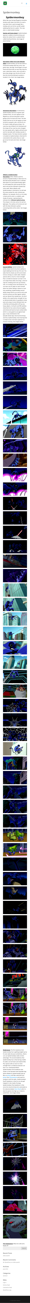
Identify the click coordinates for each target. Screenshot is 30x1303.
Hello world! (6, 1255)
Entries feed (6, 1285)
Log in (4, 1282)
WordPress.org (7, 1290)
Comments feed (7, 1287)
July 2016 (5, 1269)
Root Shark (18, 1089)
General (5, 1276)
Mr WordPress (7, 1262)
